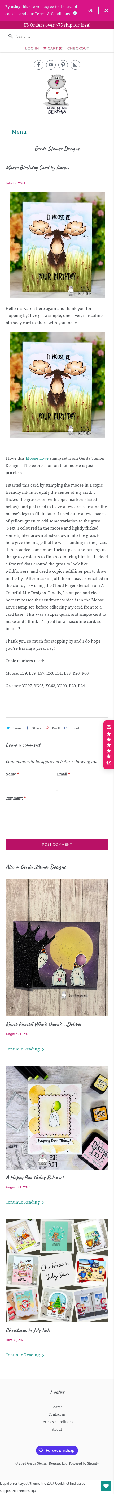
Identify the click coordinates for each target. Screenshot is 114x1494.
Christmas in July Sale (28, 1330)
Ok (90, 10)
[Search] (11, 36)
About (57, 1430)
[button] (108, 744)
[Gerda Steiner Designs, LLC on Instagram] (75, 65)
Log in (32, 48)
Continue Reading (23, 1049)
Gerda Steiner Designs (57, 148)
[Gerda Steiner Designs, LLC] (57, 95)
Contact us (57, 1414)
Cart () (55, 48)
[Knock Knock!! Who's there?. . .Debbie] (57, 947)
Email (63, 774)
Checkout (78, 48)
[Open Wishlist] (106, 1486)
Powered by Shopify (84, 1463)
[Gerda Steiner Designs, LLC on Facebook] (38, 65)
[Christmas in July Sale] (57, 1271)
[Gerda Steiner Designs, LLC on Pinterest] (63, 65)
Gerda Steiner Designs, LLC (47, 1463)
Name (12, 774)
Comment (16, 798)
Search (57, 1407)
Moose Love (37, 458)
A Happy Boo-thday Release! (34, 1177)
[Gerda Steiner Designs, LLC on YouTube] (51, 65)
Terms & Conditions (57, 1422)
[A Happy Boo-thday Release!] (57, 1118)
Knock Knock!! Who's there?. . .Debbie (43, 1024)
